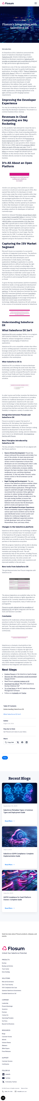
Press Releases (6, 1051)
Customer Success (7, 1061)
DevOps (4, 963)
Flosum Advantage (7, 1006)
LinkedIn (16, 693)
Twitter (24, 693)
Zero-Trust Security (7, 984)
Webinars (4, 1045)
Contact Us (5, 1015)
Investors (5, 1009)
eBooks (4, 1039)
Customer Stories (7, 1036)
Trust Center (5, 969)
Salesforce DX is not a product (12, 334)
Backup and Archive (7, 966)
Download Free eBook (12, 684)
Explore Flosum (10, 674)
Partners (4, 1012)
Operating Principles (8, 1018)
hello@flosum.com (22, 1091)
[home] (8, 3)
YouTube (7, 1078)
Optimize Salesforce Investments (11, 990)
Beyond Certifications (8, 1024)
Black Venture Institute (9, 298)
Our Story (4, 1021)
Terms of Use (24, 1088)
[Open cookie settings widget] (3, 1098)
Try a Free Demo (10, 688)
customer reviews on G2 (21, 681)
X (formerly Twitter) (11, 1082)
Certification (5, 1064)
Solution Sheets (6, 1042)
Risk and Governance (8, 981)
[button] (35, 3)
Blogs (3, 1033)
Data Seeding (6, 972)
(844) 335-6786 (8, 1091)
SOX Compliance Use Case (9, 987)
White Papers (6, 1048)
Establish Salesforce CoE (9, 993)
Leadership (5, 1003)
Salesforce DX (7, 57)
